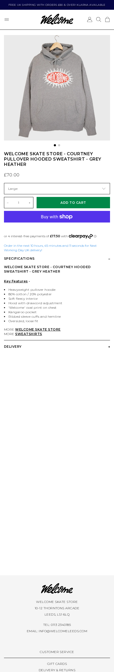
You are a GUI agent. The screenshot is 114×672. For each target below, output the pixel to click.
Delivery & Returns (57, 670)
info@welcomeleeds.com (63, 631)
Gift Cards (57, 664)
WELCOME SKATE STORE (37, 329)
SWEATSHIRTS (28, 334)
